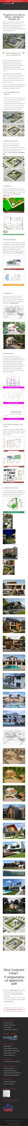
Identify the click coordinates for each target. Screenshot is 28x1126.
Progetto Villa (6, 195)
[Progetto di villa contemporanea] (14, 876)
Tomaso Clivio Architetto (10, 1120)
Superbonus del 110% (9, 1068)
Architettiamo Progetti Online (18, 85)
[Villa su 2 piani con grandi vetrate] (14, 857)
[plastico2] (14, 763)
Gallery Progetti (7, 1046)
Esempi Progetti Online (9, 1055)
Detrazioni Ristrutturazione (10, 1070)
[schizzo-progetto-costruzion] (14, 745)
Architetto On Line (8, 1023)
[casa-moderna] (14, 707)
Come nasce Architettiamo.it (10, 1029)
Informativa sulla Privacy (10, 1081)
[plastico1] (14, 782)
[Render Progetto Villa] (14, 595)
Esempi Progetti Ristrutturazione (11, 1050)
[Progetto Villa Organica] (14, 651)
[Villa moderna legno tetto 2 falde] (14, 838)
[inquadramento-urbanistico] (14, 932)
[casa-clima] (14, 689)
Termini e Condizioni (9, 1084)
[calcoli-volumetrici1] (14, 950)
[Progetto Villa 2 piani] (14, 632)
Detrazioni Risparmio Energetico (11, 1075)
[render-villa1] (14, 801)
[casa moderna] (14, 726)
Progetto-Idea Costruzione (14, 1010)
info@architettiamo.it (14, 1124)
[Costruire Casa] (14, 670)
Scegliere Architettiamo (9, 1025)
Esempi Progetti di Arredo (10, 1053)
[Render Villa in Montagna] (14, 614)
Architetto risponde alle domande (12, 1061)
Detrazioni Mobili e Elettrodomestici (12, 1073)
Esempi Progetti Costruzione (10, 1048)
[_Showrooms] (14, 913)
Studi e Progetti (7, 1027)
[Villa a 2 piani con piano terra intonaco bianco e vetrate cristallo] (14, 894)
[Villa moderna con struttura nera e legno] (14, 819)
